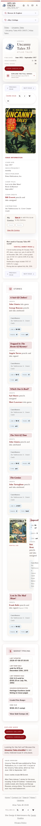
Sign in (17, 217)
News (32, 797)
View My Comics (13, 230)
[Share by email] (8, 101)
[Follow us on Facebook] (28, 810)
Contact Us (16, 797)
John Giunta (14, 304)
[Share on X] (20, 96)
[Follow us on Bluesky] (33, 810)
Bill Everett (10, 197)
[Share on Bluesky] (30, 96)
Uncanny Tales (18, 27)
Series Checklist (15, 737)
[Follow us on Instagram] (23, 810)
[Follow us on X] (17, 810)
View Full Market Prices (24, 247)
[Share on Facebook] (25, 96)
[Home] (23, 5)
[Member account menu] (37, 5)
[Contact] (32, 5)
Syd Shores (14, 396)
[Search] (28, 5)
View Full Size (13, 545)
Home (7, 797)
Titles (6, 27)
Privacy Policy (20, 823)
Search (26, 797)
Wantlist (19, 225)
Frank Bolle (14, 605)
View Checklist (14, 68)
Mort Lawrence (16, 402)
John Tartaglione (16, 484)
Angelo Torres (15, 353)
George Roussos (16, 308)
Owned (11, 225)
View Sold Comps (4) (19, 714)
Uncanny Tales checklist (15, 750)
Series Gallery (14, 731)
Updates (20, 800)
